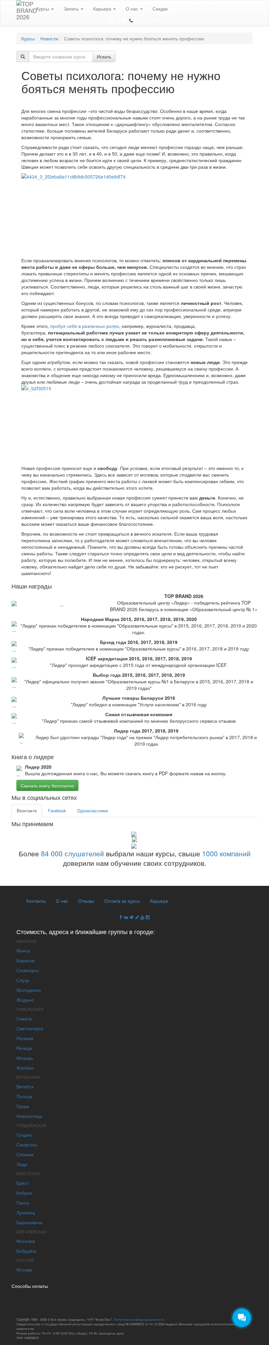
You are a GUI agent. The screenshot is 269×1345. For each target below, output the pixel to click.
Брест (22, 1183)
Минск (23, 950)
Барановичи (29, 1222)
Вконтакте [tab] (27, 811)
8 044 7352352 (148, 20)
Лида (21, 1164)
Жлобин (25, 1067)
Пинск (22, 1202)
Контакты (36, 900)
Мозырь (24, 1058)
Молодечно (28, 990)
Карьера (103, 8)
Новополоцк (29, 1116)
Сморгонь (26, 1144)
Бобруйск (26, 1251)
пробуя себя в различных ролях (84, 326)
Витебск (24, 1086)
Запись (72, 8)
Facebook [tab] (57, 811)
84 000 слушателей (72, 853)
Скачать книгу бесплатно (47, 785)
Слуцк (22, 980)
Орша (22, 1106)
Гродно (24, 1134)
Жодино (25, 999)
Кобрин (24, 1192)
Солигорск (27, 970)
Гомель (24, 1018)
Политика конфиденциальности (139, 1319)
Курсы (43, 8)
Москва (24, 1269)
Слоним (24, 1154)
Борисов (25, 960)
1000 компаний (226, 853)
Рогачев (24, 1038)
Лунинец (25, 1212)
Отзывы (86, 900)
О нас (132, 8)
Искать (104, 56)
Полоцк (24, 1096)
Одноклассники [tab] (92, 811)
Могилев (25, 1241)
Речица (24, 1048)
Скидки (160, 8)
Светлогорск (29, 1028)
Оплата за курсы (122, 900)
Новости (49, 38)
